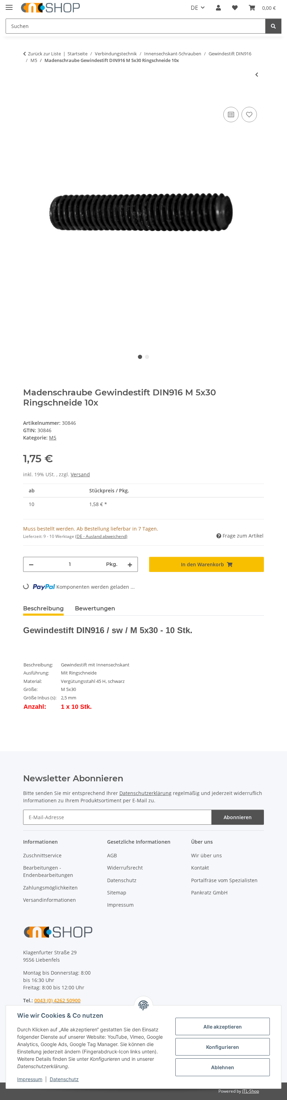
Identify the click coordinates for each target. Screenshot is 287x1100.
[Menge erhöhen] (130, 564)
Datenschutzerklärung (145, 793)
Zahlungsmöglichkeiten (50, 887)
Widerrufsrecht (125, 867)
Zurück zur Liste (44, 53)
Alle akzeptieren (222, 1027)
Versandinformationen (49, 900)
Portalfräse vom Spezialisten (224, 880)
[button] (218, 8)
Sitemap (116, 892)
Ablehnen (222, 1067)
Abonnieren (238, 817)
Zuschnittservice (42, 855)
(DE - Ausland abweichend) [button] (101, 536)
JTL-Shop (250, 1091)
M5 (52, 437)
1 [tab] (140, 357)
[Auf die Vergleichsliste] (231, 114)
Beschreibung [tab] (43, 608)
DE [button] (194, 8)
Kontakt (200, 867)
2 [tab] (147, 357)
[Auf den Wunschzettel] (249, 114)
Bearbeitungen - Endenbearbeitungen (48, 871)
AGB (112, 855)
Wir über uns (206, 855)
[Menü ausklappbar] (9, 4)
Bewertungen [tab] (95, 608)
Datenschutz (64, 1079)
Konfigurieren (222, 1047)
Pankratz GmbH (209, 892)
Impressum (29, 1079)
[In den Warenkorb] (28, 97)
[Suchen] (273, 26)
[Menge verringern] (31, 564)
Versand (80, 474)
